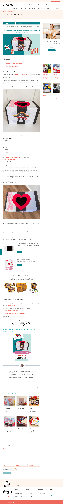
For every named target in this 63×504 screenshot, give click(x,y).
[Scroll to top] (61, 500)
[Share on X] (1, 254)
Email (17, 465)
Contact (7, 501)
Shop (51, 4)
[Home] (3, 11)
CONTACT (8, 1)
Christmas (30, 496)
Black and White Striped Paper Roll (12, 157)
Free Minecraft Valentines (10, 312)
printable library (25, 302)
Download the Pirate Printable (12, 66)
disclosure (24, 27)
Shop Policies (13, 501)
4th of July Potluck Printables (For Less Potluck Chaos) (56, 77)
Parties (16, 489)
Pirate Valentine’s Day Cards (11, 310)
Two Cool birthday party (23, 247)
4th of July (30, 493)
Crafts (51, 489)
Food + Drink (42, 493)
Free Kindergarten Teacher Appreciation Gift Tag (33, 431)
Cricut (6, 145)
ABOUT (4, 1)
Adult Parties (19, 496)
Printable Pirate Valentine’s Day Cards (11, 386)
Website (31, 465)
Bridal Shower (19, 493)
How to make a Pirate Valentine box (14, 63)
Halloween (30, 495)
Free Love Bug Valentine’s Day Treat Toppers (15, 313)
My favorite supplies (10, 65)
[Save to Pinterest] (1, 250)
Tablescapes (42, 492)
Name (5, 465)
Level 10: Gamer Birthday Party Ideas (32, 386)
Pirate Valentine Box (10, 62)
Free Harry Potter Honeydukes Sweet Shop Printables (46, 77)
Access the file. (11, 305)
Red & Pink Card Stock (10, 159)
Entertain (40, 489)
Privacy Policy (11, 502)
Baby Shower (19, 495)
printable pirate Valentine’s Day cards (23, 74)
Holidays (28, 489)
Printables (45, 4)
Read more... (21, 379)
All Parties (40, 8)
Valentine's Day (31, 492)
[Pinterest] (11, 1)
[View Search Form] (54, 4)
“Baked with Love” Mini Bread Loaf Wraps (9, 410)
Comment (5, 448)
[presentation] (47, 68)
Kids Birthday (19, 492)
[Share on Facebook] (1, 252)
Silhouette (11, 145)
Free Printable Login (55, 1)
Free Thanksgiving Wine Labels (33, 410)
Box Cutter (7, 142)
